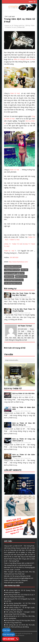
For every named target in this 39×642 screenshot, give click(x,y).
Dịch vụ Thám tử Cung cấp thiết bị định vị (23, 440)
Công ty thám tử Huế (27, 59)
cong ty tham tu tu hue (12, 266)
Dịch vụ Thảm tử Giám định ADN (23, 408)
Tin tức (13, 27)
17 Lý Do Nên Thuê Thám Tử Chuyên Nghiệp (23, 310)
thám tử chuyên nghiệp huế (14, 273)
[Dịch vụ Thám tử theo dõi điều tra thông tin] (7, 426)
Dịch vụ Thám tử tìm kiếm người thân (23, 455)
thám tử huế (9, 276)
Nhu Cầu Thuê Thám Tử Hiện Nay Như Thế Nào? (23, 294)
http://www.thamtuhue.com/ (18, 262)
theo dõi (24, 270)
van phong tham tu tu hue (14, 280)
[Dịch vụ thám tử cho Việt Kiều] (7, 397)
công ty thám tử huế (12, 270)
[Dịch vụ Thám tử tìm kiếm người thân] (7, 458)
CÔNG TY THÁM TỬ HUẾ (13, 244)
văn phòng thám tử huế (13, 283)
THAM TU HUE (14, 240)
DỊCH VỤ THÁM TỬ (13, 388)
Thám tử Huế (9, 251)
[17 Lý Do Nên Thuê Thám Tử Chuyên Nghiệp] (7, 312)
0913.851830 (8, 639)
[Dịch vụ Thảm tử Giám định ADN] (7, 411)
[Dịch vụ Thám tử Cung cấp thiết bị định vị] (7, 442)
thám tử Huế (15, 93)
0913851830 (14, 257)
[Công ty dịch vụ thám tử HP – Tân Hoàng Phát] (19, 9)
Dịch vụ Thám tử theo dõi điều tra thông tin (23, 424)
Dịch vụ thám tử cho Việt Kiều (23, 393)
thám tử (16, 59)
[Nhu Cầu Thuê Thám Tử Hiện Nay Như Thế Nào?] (7, 297)
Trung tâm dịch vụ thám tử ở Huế (19, 20)
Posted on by (18, 25)
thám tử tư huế (21, 276)
